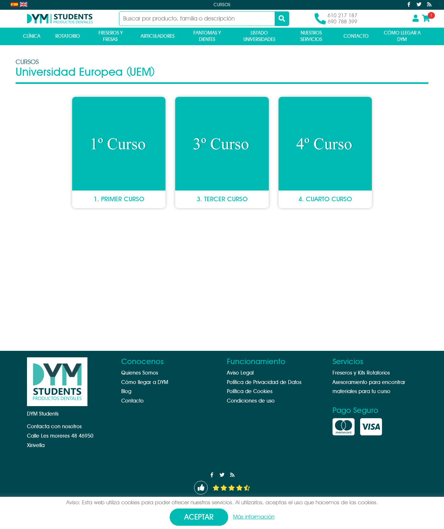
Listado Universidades (259, 36)
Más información (253, 517)
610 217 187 (342, 15)
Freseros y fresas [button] (110, 36)
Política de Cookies (249, 391)
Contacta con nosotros (54, 426)
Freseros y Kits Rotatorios (361, 373)
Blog (126, 391)
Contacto (356, 36)
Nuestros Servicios (311, 36)
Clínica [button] (31, 36)
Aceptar (199, 517)
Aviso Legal (240, 373)
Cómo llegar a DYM (402, 36)
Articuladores (158, 36)
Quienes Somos (139, 373)
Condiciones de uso (251, 400)
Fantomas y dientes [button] (207, 36)
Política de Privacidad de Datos (264, 382)
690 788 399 (342, 21)
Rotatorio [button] (67, 36)
